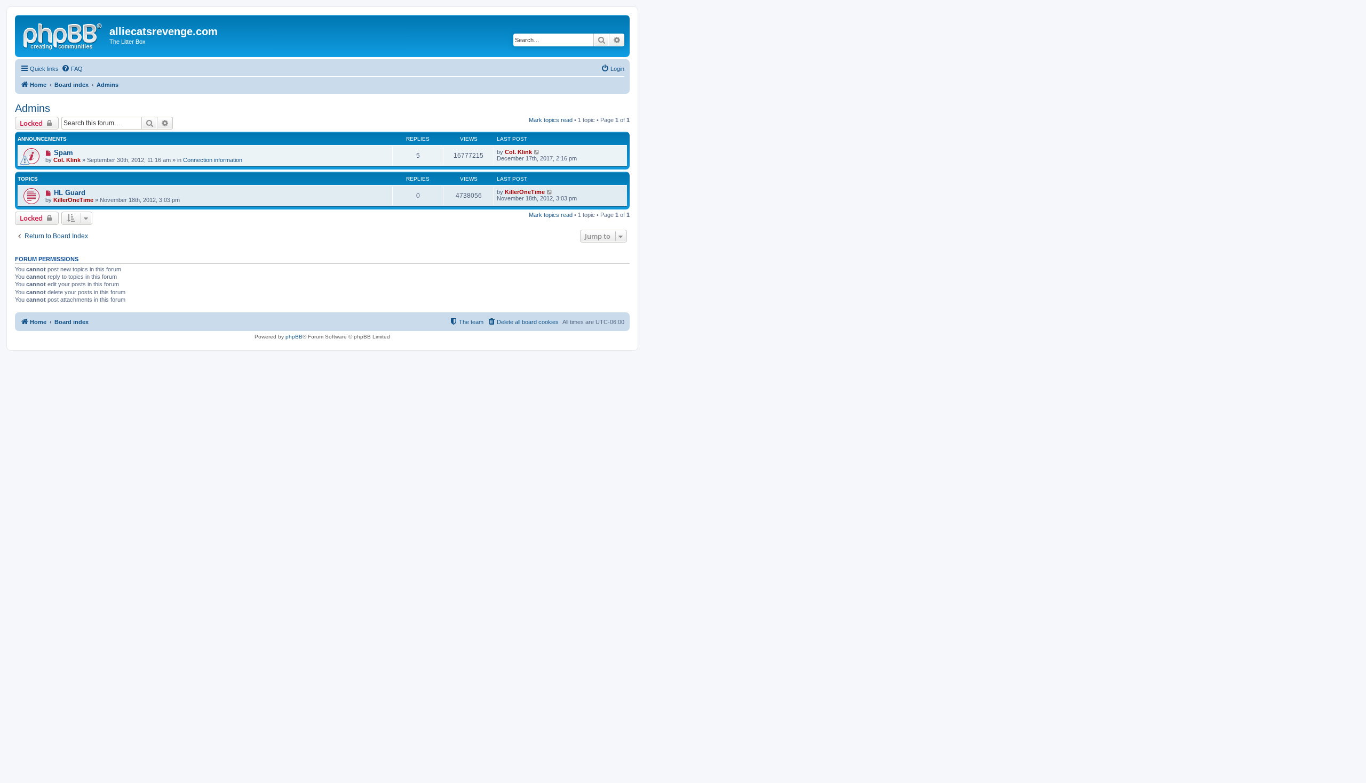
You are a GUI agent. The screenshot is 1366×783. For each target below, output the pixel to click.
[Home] (63, 35)
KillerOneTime (73, 200)
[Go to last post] (537, 152)
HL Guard (69, 193)
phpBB (294, 337)
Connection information (212, 160)
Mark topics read (551, 120)
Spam (63, 153)
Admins (32, 108)
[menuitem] (72, 68)
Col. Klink (67, 160)
